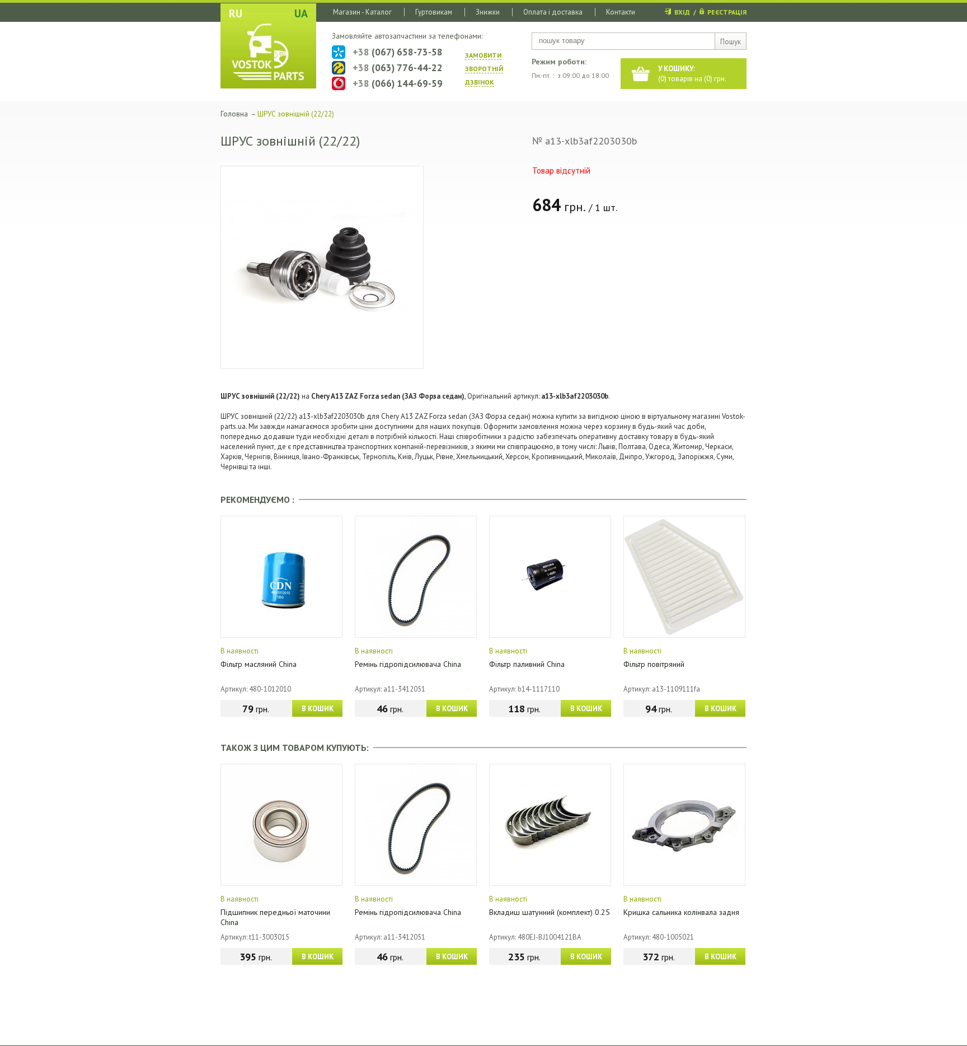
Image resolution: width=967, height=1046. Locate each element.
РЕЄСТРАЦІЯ (727, 12)
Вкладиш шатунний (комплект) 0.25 (549, 912)
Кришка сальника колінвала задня (681, 912)
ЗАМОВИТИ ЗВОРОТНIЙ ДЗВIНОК (484, 68)
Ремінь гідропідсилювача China (408, 664)
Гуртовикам (433, 12)
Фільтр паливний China (527, 664)
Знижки (488, 12)
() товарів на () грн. (692, 73)
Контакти (620, 12)
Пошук (730, 41)
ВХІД (682, 12)
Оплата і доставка (553, 12)
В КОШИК (318, 708)
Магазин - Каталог (362, 12)
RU (235, 13)
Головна (234, 114)
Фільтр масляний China (258, 664)
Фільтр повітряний (653, 664)
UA (301, 13)
